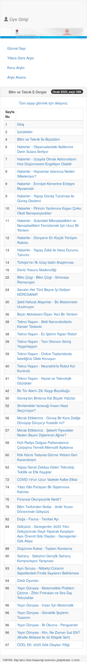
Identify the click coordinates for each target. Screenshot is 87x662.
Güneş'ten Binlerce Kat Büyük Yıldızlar (46, 398)
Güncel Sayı (16, 48)
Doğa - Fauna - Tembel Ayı (37, 519)
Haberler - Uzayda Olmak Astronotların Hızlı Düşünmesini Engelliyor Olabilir (46, 161)
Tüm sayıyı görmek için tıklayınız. (43, 103)
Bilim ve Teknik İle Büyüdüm (38, 139)
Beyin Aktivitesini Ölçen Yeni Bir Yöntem (47, 314)
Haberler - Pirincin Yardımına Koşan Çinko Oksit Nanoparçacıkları (49, 210)
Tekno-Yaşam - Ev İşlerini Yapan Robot (47, 333)
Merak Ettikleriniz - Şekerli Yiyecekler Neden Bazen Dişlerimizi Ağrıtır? (45, 432)
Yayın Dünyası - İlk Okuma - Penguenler (47, 624)
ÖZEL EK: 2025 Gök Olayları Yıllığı (43, 644)
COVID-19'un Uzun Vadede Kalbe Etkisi (47, 479)
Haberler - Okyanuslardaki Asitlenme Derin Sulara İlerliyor (45, 149)
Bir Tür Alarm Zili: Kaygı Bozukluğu (43, 390)
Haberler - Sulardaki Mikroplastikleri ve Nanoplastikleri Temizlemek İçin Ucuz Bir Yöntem (48, 225)
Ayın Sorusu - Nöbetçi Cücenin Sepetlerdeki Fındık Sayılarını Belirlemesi (48, 570)
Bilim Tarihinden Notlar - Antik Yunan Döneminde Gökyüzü (45, 509)
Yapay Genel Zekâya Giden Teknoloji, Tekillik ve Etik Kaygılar (46, 469)
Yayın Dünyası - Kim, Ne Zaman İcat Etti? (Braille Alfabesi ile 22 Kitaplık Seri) (48, 635)
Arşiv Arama (16, 77)
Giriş (20, 124)
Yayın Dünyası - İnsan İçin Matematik (45, 605)
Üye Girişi (18, 19)
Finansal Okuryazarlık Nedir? (39, 499)
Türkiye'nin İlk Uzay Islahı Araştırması (45, 262)
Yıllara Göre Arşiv (20, 57)
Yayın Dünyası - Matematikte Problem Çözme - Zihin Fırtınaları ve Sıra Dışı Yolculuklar (45, 593)
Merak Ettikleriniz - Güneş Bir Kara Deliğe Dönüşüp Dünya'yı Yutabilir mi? (48, 420)
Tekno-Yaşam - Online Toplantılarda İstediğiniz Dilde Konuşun (44, 356)
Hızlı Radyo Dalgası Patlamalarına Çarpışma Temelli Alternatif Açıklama (45, 445)
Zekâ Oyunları (28, 580)
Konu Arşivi (15, 67)
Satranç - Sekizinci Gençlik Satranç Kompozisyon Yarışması (44, 558)
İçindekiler (25, 131)
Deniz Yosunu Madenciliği (36, 269)
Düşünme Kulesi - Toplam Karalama (44, 548)
